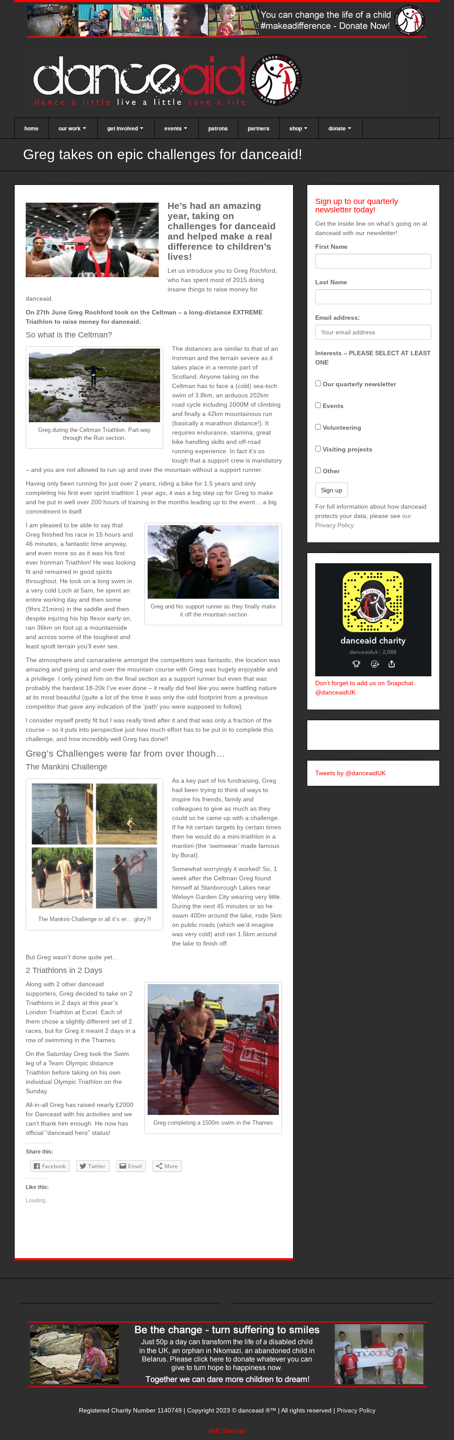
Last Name (331, 282)
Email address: (337, 317)
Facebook (370, 81)
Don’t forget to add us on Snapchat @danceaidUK (364, 687)
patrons (218, 128)
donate (337, 128)
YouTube (418, 81)
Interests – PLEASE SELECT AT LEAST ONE (373, 357)
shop (296, 128)
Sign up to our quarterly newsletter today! (356, 206)
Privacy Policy (356, 1410)
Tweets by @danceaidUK (350, 773)
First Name (331, 246)
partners (259, 128)
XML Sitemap (227, 1430)
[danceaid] (214, 80)
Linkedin (394, 81)
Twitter (406, 81)
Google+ (382, 81)
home (31, 128)
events (173, 128)
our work (70, 128)
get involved (122, 128)
